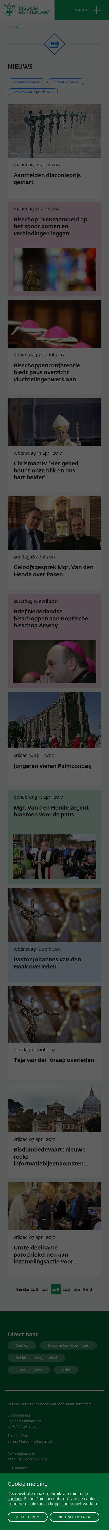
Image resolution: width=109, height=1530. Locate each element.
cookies (15, 1498)
